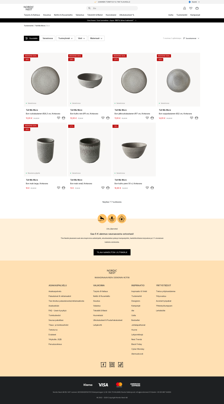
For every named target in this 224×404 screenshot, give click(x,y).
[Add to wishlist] (59, 118)
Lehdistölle (160, 310)
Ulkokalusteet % (126, 15)
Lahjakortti (97, 325)
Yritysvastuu (161, 296)
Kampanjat (195, 15)
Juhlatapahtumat (138, 325)
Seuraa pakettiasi (56, 320)
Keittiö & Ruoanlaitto (63, 15)
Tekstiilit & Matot (95, 15)
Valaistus (80, 15)
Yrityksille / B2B (55, 339)
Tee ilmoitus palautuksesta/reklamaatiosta (66, 301)
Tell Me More (40, 26)
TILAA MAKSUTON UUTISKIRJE (112, 252)
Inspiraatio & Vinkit (139, 291)
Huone (134, 330)
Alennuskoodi (137, 354)
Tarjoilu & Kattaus (32, 15)
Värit (80, 38)
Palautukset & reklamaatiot (60, 296)
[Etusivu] (29, 8)
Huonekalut (111, 15)
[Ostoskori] (197, 8)
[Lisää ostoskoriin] (63, 117)
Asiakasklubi (54, 306)
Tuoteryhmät (64, 38)
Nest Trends (136, 339)
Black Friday (136, 344)
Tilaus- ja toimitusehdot (58, 325)
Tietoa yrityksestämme (165, 291)
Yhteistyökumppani (164, 306)
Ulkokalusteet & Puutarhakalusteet (107, 320)
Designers (135, 301)
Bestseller (135, 320)
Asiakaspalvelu (55, 291)
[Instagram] (112, 364)
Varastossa (48, 38)
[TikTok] (120, 364)
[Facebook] (103, 364)
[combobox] (194, 2)
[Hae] (89, 8)
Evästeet (52, 334)
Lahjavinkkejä (137, 334)
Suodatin (33, 38)
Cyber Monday (137, 349)
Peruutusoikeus (55, 344)
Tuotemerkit (181, 15)
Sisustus (47, 15)
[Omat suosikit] (191, 8)
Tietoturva (53, 330)
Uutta (170, 15)
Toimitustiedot (55, 315)
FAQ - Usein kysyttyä (57, 310)
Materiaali (95, 38)
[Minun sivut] (184, 8)
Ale (132, 310)
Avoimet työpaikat (163, 301)
